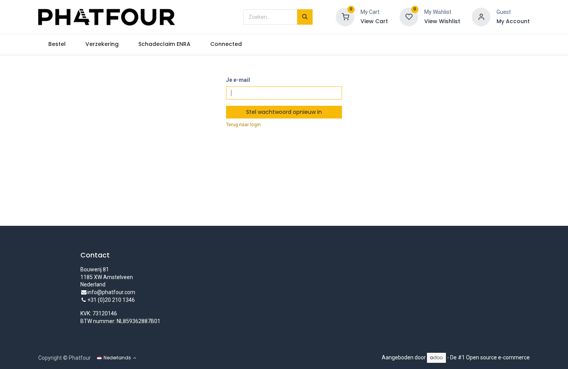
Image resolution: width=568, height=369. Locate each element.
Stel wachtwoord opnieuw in (284, 112)
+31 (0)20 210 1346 (111, 300)
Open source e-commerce (498, 357)
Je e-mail (238, 80)
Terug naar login (243, 124)
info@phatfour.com (111, 292)
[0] (345, 17)
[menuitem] (56, 44)
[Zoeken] (305, 17)
